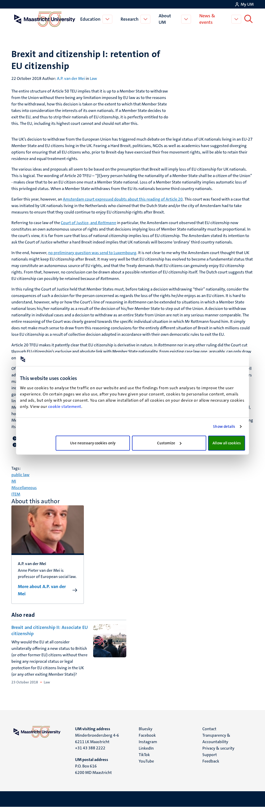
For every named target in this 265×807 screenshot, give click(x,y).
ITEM (15, 494)
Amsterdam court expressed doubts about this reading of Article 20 (123, 199)
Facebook (147, 735)
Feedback (210, 761)
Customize (166, 443)
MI (13, 481)
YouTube (146, 761)
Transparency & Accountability (216, 738)
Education (90, 19)
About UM (165, 19)
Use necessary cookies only (92, 443)
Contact (209, 729)
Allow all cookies (226, 443)
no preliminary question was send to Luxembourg (92, 252)
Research (129, 19)
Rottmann (107, 222)
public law (20, 474)
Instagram (148, 741)
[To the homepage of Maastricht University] (44, 19)
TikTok (144, 754)
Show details (224, 426)
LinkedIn (146, 748)
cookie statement (64, 406)
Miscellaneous (24, 487)
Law (93, 78)
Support (209, 754)
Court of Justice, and (79, 222)
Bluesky (145, 729)
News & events (207, 19)
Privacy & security (218, 748)
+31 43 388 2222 (90, 748)
